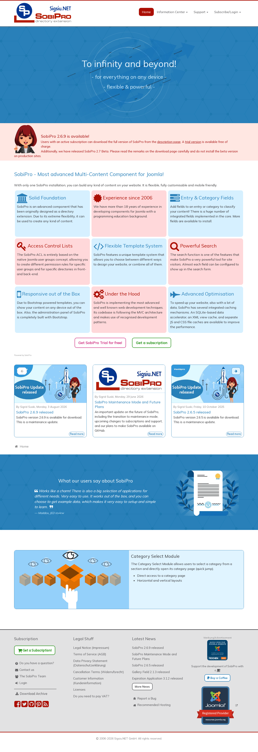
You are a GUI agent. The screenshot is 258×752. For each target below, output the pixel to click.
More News (142, 686)
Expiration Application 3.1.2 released (157, 678)
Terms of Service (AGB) (89, 654)
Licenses (79, 689)
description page (169, 142)
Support (200, 12)
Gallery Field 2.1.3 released (151, 672)
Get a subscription (151, 342)
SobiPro (28, 355)
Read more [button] (77, 433)
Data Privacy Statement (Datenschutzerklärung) (90, 663)
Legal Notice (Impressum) (91, 648)
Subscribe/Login (226, 12)
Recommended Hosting (154, 705)
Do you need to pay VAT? (91, 696)
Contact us (26, 670)
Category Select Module (155, 556)
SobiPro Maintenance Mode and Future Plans (154, 656)
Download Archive (33, 693)
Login (23, 683)
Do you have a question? (36, 663)
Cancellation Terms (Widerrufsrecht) (98, 672)
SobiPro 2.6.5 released (192, 412)
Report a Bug (146, 698)
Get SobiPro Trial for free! (100, 342)
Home (146, 12)
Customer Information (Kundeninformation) (88, 680)
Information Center (171, 12)
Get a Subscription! (37, 650)
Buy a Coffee (219, 678)
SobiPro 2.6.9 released (34, 412)
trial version (193, 142)
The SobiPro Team (32, 676)
